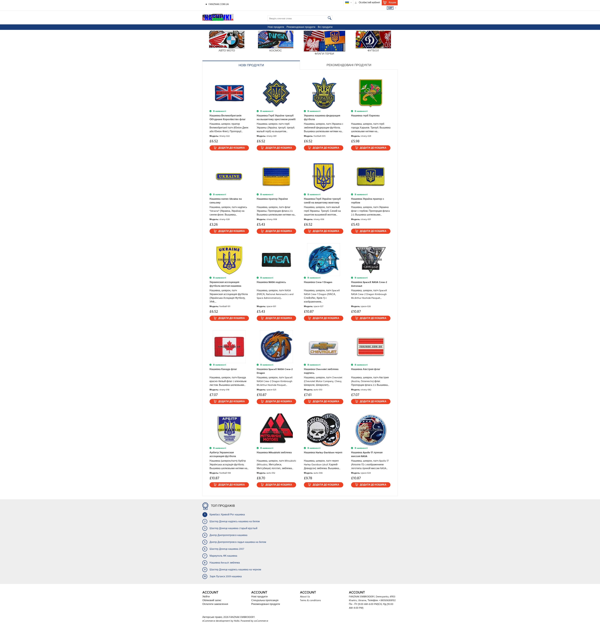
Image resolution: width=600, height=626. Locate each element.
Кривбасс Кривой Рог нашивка (227, 515)
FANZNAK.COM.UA (219, 4)
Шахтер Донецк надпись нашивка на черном (235, 570)
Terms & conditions (310, 600)
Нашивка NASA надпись (271, 282)
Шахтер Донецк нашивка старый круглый (233, 528)
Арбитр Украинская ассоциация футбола (223, 454)
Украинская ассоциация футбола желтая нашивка (225, 284)
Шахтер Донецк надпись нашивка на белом (235, 522)
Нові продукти (276, 27)
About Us (305, 597)
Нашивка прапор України (272, 199)
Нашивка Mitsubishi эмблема (274, 453)
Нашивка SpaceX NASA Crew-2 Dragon (275, 371)
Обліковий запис (211, 600)
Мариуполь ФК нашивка (223, 556)
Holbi (237, 621)
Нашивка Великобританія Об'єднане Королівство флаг (228, 118)
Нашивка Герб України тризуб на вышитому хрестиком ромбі (276, 118)
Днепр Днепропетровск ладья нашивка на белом (238, 542)
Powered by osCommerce (254, 621)
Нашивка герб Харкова (365, 116)
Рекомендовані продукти (301, 27)
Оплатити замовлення (215, 604)
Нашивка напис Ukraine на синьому (226, 201)
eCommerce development (216, 621)
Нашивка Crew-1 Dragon (318, 282)
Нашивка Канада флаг (223, 369)
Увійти (206, 597)
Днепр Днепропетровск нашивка (228, 535)
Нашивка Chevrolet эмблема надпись (321, 371)
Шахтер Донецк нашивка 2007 (227, 549)
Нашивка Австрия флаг (365, 369)
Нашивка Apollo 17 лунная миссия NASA (366, 454)
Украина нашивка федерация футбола (322, 118)
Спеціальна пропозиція (264, 600)
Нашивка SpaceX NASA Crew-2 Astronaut (369, 284)
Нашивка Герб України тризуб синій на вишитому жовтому (322, 201)
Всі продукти (325, 27)
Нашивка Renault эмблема (225, 563)
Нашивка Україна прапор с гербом (367, 201)
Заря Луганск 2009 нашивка (226, 577)
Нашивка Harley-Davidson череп (323, 453)
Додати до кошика (231, 148)
